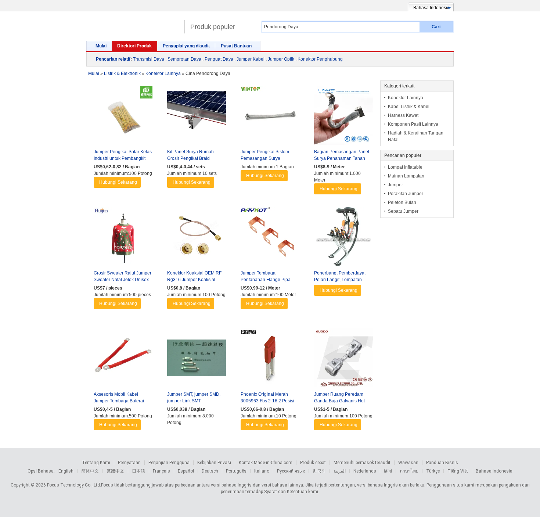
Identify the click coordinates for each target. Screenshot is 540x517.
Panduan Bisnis (442, 462)
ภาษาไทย (409, 471)
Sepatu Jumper (403, 211)
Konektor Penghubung (320, 59)
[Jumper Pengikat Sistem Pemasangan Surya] (270, 117)
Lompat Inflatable (405, 167)
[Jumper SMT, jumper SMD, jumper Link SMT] (196, 359)
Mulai (101, 46)
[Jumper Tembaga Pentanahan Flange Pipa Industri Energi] (270, 238)
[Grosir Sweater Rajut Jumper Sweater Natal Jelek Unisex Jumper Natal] (123, 238)
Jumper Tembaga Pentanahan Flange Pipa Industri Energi (266, 279)
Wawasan (408, 462)
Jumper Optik (281, 59)
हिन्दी (388, 471)
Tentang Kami (96, 462)
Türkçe (433, 471)
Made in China (133, 23)
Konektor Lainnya (405, 97)
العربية (340, 471)
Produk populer (212, 26)
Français (161, 471)
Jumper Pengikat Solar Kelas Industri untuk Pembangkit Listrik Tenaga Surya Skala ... (123, 158)
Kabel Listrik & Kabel (408, 106)
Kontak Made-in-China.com (265, 462)
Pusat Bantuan (236, 46)
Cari (436, 26)
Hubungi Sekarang (118, 182)
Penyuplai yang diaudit (186, 46)
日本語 (138, 471)
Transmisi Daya (148, 59)
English (65, 471)
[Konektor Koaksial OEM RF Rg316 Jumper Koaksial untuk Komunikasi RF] (196, 238)
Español (186, 471)
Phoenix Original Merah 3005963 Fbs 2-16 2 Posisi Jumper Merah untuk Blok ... (268, 401)
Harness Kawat (403, 115)
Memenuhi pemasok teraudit (362, 462)
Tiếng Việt (457, 471)
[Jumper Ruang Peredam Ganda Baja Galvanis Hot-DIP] (343, 359)
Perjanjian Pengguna (169, 462)
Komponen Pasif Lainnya (413, 124)
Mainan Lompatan (406, 176)
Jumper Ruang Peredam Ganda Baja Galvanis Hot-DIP (340, 401)
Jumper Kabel (250, 59)
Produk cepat (313, 462)
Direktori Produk (134, 46)
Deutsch (210, 471)
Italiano (261, 471)
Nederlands (364, 471)
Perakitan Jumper (405, 193)
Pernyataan (129, 462)
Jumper (395, 184)
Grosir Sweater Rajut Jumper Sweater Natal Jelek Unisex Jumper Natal (122, 279)
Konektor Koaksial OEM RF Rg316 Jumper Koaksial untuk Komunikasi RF (194, 279)
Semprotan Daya (184, 59)
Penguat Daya (219, 59)
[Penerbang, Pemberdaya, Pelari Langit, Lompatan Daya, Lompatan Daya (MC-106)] (343, 238)
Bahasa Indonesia (494, 471)
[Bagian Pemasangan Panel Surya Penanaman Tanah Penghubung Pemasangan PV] (343, 117)
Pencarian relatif (113, 59)
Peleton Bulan (402, 202)
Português (236, 471)
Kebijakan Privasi (214, 462)
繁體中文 (115, 471)
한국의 (319, 471)
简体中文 (90, 471)
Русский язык (291, 471)
